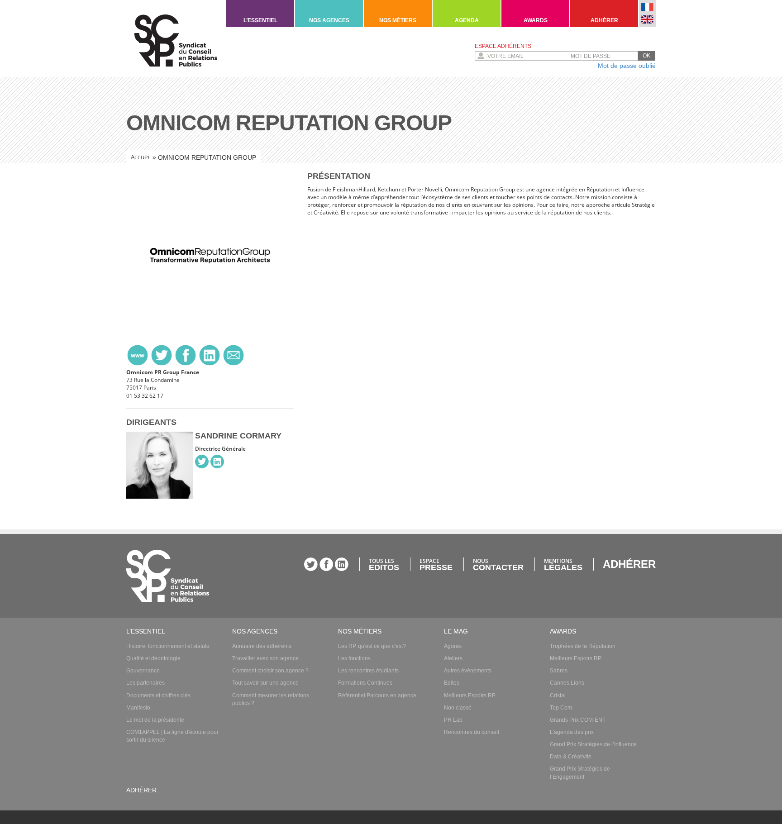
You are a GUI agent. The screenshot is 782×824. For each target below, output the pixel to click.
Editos (451, 683)
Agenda (467, 20)
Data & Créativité (570, 756)
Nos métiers (397, 20)
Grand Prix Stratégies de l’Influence (593, 744)
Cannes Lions (567, 683)
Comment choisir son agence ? (270, 670)
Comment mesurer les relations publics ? (270, 699)
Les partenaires (145, 683)
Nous (498, 564)
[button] (646, 56)
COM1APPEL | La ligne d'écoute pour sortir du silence (172, 736)
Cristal (558, 695)
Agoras (453, 646)
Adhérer (604, 20)
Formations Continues (365, 683)
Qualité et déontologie (153, 658)
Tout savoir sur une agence (265, 683)
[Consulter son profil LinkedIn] (217, 461)
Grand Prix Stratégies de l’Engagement (580, 773)
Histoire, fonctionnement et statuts (167, 646)
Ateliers (453, 658)
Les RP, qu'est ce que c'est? (372, 646)
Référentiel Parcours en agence (377, 695)
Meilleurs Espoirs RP (470, 695)
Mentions (563, 564)
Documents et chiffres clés (158, 695)
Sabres (558, 670)
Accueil (141, 156)
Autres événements (467, 670)
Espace (436, 564)
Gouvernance (143, 670)
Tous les (384, 564)
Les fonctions (354, 658)
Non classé (458, 708)
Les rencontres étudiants (368, 670)
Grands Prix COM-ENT (578, 720)
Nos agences (329, 20)
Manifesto (138, 708)
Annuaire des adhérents (261, 646)
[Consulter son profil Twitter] (202, 461)
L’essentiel (260, 20)
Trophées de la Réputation (582, 646)
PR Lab (453, 720)
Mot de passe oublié (627, 65)
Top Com (561, 708)
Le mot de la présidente (155, 720)
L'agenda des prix (572, 732)
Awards (536, 20)
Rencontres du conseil (471, 732)
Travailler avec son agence (265, 658)
